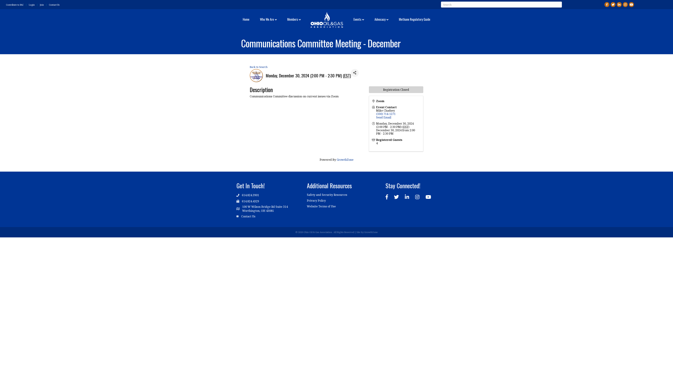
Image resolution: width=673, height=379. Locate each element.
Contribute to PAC (15, 5)
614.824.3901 (250, 195)
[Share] (355, 73)
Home (246, 19)
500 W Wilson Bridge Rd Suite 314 (265, 207)
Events (357, 19)
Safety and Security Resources (327, 195)
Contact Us (54, 5)
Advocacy (380, 19)
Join (42, 5)
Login (32, 5)
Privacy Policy (316, 200)
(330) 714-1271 (386, 114)
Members (292, 19)
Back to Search (259, 67)
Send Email (383, 117)
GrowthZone (345, 160)
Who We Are (267, 19)
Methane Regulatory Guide (414, 19)
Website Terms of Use (321, 206)
